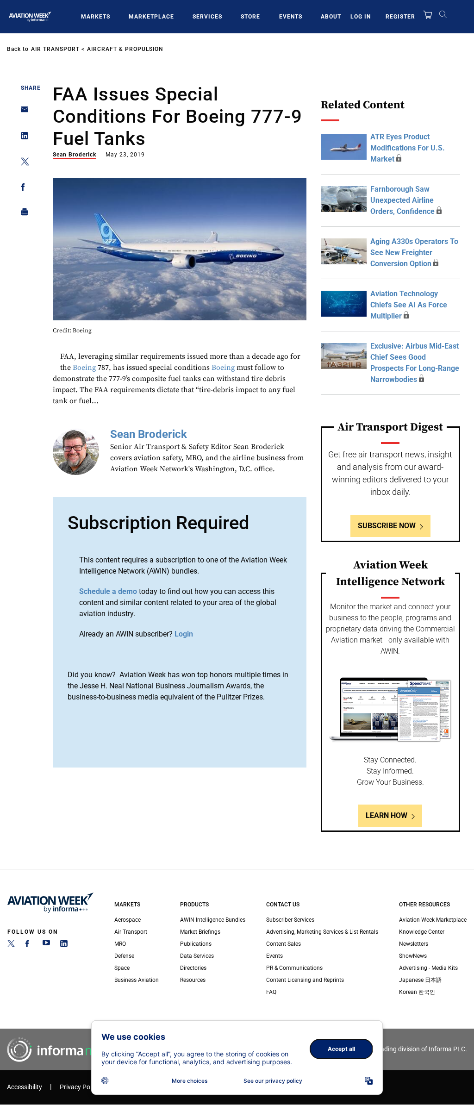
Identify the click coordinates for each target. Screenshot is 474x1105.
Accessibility (24, 1087)
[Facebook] (28, 945)
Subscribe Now (387, 525)
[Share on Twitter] (22, 163)
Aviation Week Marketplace (433, 920)
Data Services (197, 956)
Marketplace (151, 16)
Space (122, 968)
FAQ (271, 992)
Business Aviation (136, 980)
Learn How (386, 815)
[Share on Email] (22, 112)
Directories (193, 968)
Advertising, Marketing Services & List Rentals (322, 932)
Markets (95, 16)
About (331, 16)
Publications (196, 944)
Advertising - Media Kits (428, 968)
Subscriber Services (290, 920)
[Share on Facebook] (22, 188)
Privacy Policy (80, 1087)
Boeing (84, 367)
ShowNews (413, 956)
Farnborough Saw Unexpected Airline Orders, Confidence (402, 200)
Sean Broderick (74, 154)
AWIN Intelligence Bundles (212, 920)
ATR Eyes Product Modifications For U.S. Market (407, 147)
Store (250, 16)
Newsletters (413, 944)
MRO (120, 944)
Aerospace (127, 920)
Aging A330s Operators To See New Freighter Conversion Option (414, 252)
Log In (360, 16)
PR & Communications (294, 968)
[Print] (22, 214)
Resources (193, 980)
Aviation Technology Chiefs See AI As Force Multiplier (408, 304)
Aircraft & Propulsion (125, 49)
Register (400, 16)
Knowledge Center (421, 932)
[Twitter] (11, 945)
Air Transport (55, 49)
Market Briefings (200, 932)
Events (290, 16)
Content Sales (283, 944)
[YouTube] (46, 945)
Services (207, 16)
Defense (124, 956)
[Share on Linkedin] (22, 138)
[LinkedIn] (64, 945)
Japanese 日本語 (420, 980)
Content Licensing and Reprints (305, 980)
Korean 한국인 (417, 992)
